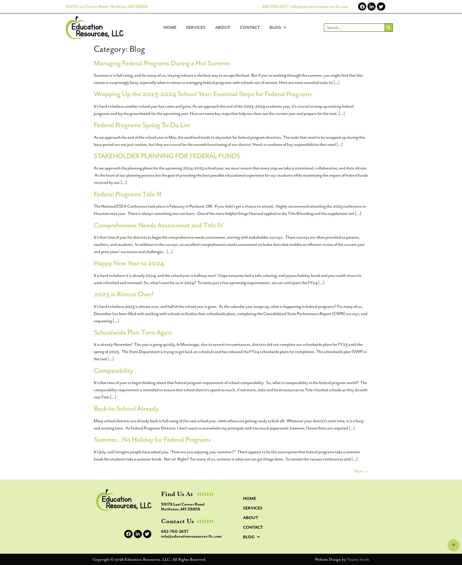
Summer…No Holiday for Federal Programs (152, 439)
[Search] (388, 27)
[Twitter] (381, 6)
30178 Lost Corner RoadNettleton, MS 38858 (183, 507)
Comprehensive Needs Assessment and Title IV (159, 225)
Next (361, 471)
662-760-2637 (275, 6)
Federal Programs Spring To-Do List (142, 125)
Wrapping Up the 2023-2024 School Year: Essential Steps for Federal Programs (203, 94)
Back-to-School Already (126, 408)
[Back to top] (454, 545)
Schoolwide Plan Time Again (133, 332)
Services (195, 27)
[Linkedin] (371, 6)
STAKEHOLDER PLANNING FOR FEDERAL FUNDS (167, 156)
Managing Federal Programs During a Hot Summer (162, 63)
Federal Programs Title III (127, 194)
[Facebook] (362, 6)
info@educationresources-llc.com (319, 6)
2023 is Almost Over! (124, 294)
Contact (250, 27)
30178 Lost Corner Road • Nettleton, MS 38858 (107, 6)
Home (169, 27)
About (222, 27)
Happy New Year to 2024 (129, 263)
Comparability (113, 370)
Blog (275, 27)
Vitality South (358, 559)
